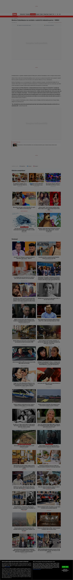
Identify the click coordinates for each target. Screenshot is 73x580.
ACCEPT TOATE (65, 566)
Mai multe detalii (7, 566)
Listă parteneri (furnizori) (37, 569)
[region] (36, 570)
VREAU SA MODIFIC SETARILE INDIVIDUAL (65, 570)
